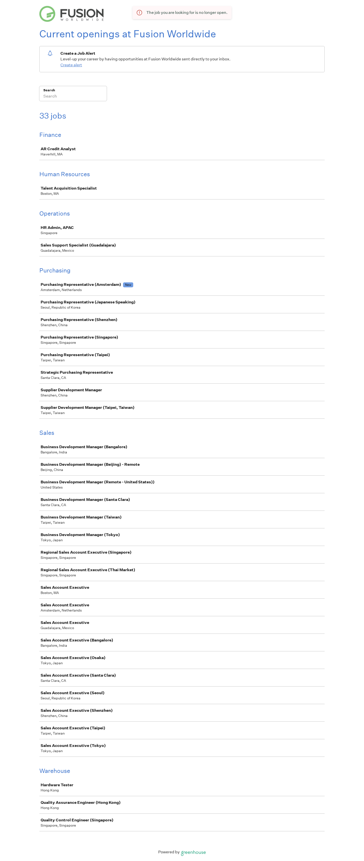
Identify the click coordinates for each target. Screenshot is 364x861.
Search (49, 90)
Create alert (71, 65)
